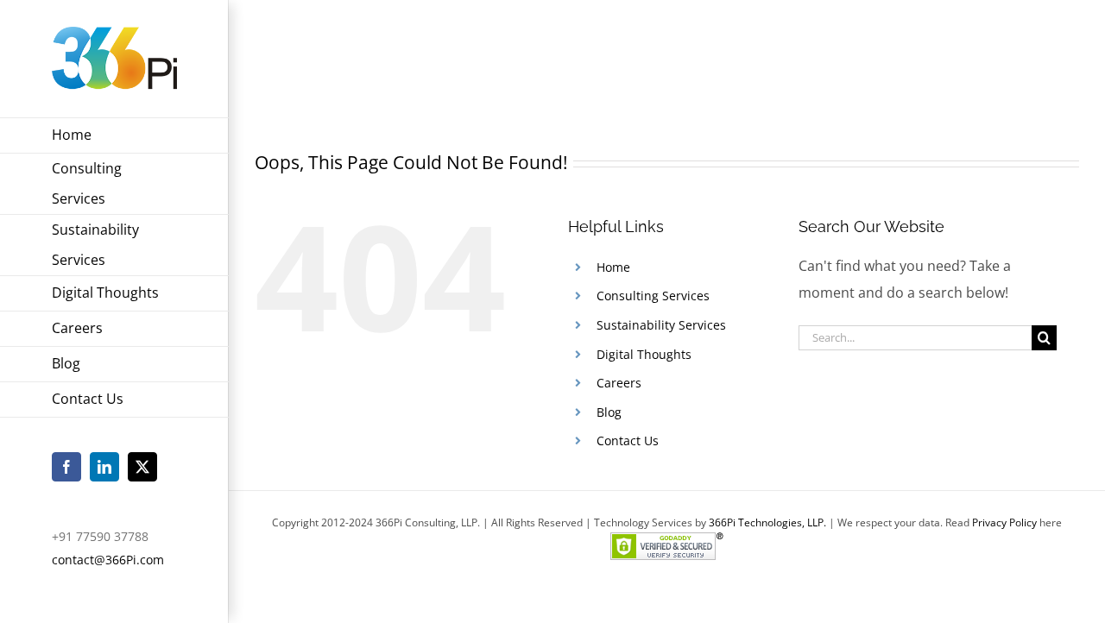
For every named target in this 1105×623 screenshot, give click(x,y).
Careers (619, 382)
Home (911, 51)
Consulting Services (653, 295)
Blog (609, 412)
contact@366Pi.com (108, 559)
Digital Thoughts (644, 354)
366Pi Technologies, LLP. (769, 522)
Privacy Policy (1004, 522)
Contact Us (628, 440)
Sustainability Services (661, 325)
